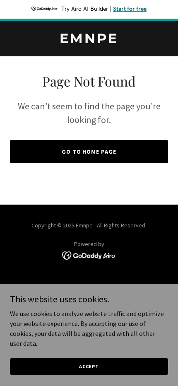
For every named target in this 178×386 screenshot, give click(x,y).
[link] (89, 40)
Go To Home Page (89, 151)
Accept (89, 366)
